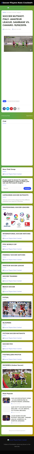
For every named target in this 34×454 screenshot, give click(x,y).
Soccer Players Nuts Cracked (17, 3)
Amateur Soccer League (14, 12)
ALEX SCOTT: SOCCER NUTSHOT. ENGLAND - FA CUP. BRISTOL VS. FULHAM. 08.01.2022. (21, 408)
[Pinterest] (11, 108)
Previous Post (6, 115)
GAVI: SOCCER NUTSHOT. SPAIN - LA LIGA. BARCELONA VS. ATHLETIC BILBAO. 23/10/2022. (21, 399)
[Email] (14, 108)
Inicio (4, 12)
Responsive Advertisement (17, 430)
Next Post (29, 115)
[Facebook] (4, 108)
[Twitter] (7, 108)
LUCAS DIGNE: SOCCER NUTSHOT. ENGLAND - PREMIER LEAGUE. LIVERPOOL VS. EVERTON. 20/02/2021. (21, 418)
